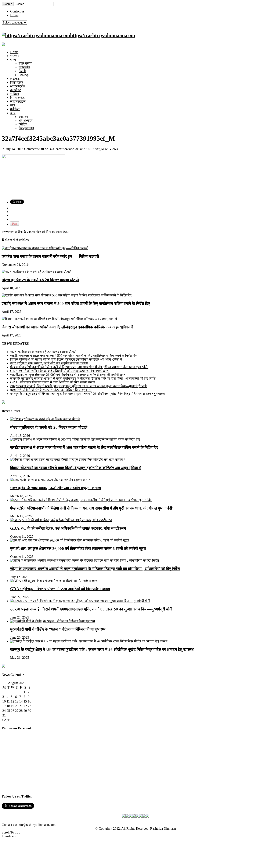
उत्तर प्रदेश (25, 63)
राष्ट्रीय (14, 56)
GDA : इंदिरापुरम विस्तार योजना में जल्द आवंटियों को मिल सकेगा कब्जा (52, 382)
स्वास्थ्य (23, 116)
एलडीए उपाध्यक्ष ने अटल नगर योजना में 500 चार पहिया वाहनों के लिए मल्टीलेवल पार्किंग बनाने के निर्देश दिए (76, 303)
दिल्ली (22, 71)
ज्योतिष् (23, 124)
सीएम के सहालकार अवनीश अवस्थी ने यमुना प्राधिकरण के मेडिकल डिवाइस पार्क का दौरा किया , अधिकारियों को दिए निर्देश (82, 378)
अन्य (12, 113)
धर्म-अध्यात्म (25, 120)
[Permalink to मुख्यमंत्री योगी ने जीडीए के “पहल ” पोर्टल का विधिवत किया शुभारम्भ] (52, 621)
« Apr (5, 720)
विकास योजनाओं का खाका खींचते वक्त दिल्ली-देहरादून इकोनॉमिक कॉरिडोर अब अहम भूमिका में (67, 327)
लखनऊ (15, 78)
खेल (12, 105)
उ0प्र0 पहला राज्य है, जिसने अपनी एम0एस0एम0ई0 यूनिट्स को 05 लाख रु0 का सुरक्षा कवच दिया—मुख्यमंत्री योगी (78, 386)
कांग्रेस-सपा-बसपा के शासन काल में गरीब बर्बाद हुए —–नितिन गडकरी (50, 256)
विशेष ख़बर (16, 82)
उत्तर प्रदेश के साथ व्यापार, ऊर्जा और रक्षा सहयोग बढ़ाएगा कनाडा (49, 363)
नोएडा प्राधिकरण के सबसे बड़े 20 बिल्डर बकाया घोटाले (40, 280)
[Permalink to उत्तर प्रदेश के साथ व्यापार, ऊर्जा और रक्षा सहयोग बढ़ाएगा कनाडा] (50, 480)
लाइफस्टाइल (18, 101)
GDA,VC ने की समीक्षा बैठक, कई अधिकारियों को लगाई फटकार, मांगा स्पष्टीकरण (59, 371)
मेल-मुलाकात (26, 128)
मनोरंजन (15, 109)
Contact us (17, 11)
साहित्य (14, 94)
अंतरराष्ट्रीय (17, 86)
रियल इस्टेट (17, 97)
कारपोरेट (15, 90)
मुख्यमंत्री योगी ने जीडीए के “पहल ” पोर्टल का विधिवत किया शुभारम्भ (50, 390)
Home (14, 15)
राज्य (13, 59)
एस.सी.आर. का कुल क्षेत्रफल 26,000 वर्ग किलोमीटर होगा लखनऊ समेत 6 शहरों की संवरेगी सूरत (67, 374)
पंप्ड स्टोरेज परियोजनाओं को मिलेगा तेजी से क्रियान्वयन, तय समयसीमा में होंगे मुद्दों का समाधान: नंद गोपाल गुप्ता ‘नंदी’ (79, 367)
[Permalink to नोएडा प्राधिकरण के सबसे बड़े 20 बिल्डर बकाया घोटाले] (36, 272)
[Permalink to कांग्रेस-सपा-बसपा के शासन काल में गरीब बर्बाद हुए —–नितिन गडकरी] (45, 248)
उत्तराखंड (24, 67)
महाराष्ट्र (24, 75)
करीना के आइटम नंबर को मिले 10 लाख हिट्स (35, 232)
